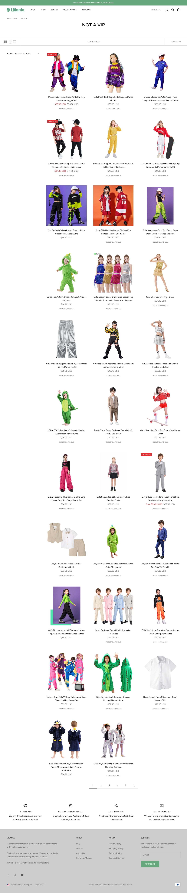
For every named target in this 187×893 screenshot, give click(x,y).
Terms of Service (116, 858)
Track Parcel (69, 10)
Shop (43, 10)
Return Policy (115, 843)
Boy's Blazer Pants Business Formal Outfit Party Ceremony (113, 432)
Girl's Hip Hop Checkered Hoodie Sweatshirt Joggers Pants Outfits (113, 365)
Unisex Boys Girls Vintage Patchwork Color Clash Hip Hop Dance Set (66, 699)
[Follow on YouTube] (22, 875)
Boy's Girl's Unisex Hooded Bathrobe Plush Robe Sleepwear (113, 565)
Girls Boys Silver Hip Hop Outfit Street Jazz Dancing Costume (113, 765)
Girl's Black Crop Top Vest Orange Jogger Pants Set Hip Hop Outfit (160, 632)
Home (32, 10)
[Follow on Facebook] (8, 875)
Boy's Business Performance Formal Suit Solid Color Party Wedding (160, 499)
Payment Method (84, 858)
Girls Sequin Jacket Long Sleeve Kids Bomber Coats (113, 499)
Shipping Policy (116, 848)
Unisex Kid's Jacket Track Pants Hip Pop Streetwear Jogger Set (66, 99)
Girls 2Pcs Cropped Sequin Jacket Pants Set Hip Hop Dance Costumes (113, 165)
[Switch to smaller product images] (10, 41)
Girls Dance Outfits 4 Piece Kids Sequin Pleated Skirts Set (160, 365)
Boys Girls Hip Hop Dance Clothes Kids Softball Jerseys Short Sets (113, 232)
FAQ (78, 843)
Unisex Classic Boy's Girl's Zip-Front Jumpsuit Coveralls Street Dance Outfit (160, 99)
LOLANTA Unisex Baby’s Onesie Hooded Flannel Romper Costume (66, 432)
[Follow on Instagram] (15, 875)
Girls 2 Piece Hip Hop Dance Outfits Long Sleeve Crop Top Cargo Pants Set (66, 499)
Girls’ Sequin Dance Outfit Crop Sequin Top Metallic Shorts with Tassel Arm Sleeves (113, 299)
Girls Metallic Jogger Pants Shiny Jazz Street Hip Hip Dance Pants (66, 365)
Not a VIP (24, 18)
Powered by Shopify (123, 885)
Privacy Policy (115, 853)
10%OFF (111, 3)
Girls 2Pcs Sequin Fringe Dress (160, 297)
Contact (79, 848)
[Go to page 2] (134, 785)
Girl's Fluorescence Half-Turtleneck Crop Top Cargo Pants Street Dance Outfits (66, 632)
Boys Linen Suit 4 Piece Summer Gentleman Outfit (66, 565)
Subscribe (150, 864)
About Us (86, 10)
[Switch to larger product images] (5, 41)
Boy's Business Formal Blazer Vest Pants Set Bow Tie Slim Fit (160, 565)
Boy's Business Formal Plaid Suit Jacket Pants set (113, 632)
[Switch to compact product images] (14, 41)
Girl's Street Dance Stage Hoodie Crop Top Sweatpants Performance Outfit (160, 165)
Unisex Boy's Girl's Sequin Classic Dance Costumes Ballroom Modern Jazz (66, 165)
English (154, 10)
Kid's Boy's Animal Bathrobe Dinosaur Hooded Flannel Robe (113, 699)
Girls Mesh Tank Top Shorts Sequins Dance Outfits (113, 99)
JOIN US (54, 10)
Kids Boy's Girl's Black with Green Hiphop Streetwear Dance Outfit (66, 232)
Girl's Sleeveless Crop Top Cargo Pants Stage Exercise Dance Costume (160, 232)
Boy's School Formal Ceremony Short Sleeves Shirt (160, 699)
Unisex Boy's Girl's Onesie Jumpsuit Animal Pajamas (66, 299)
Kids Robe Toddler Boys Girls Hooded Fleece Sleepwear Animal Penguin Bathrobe (66, 767)
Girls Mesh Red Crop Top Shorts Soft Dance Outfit (160, 432)
